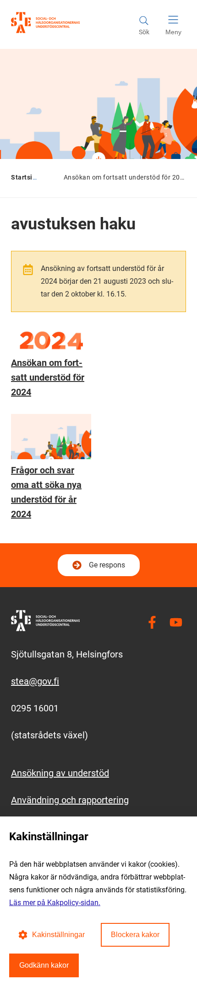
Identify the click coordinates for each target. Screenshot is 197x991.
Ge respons (107, 565)
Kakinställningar (58, 934)
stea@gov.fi (35, 681)
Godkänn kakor (44, 965)
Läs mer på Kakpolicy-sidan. (54, 902)
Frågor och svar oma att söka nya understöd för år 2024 (46, 492)
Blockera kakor (135, 934)
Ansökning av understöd (60, 773)
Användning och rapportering (70, 800)
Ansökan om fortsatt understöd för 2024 (47, 377)
